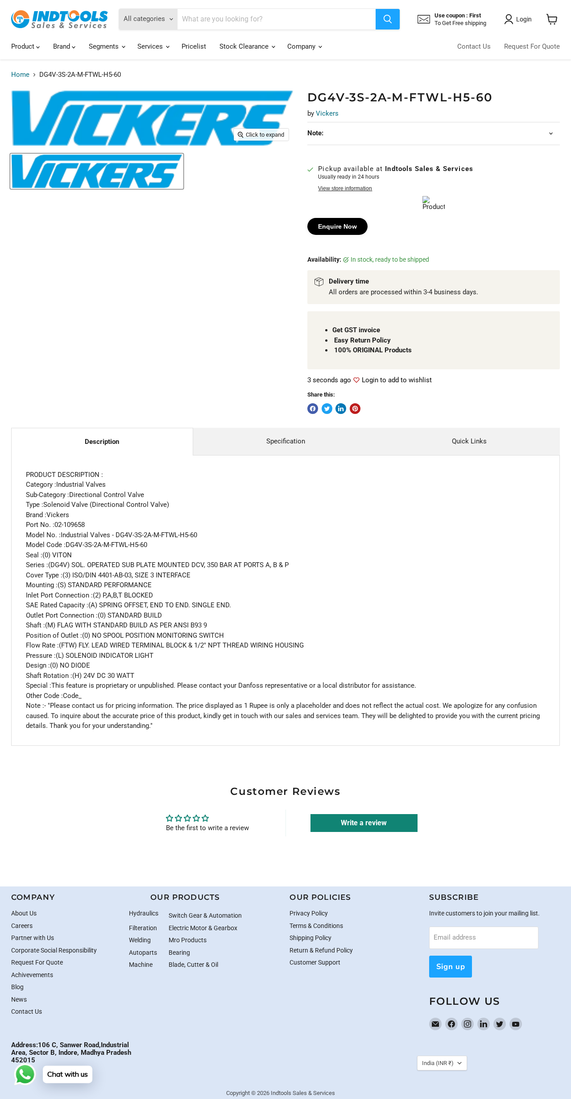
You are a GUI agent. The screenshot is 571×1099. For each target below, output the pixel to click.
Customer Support (315, 962)
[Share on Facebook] (312, 408)
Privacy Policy (309, 913)
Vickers (327, 113)
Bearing (179, 952)
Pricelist (194, 46)
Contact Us (474, 46)
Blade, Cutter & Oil (193, 964)
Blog (17, 986)
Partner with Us (32, 937)
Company (302, 46)
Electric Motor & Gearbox (203, 928)
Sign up (450, 966)
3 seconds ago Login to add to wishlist (369, 380)
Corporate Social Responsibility (54, 950)
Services (151, 46)
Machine (141, 964)
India (438, 1063)
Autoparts (143, 952)
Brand (62, 46)
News (19, 999)
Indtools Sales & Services (303, 1093)
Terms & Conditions (316, 925)
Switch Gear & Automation (205, 915)
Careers (22, 925)
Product (23, 46)
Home (20, 75)
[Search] (388, 19)
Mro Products (188, 940)
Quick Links (469, 441)
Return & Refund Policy (321, 950)
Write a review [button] (364, 823)
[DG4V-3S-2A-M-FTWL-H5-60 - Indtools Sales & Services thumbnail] (96, 171)
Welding (140, 940)
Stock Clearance (244, 46)
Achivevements (32, 974)
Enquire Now (337, 226)
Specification (285, 441)
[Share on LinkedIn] (340, 408)
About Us (24, 913)
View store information (345, 188)
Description (102, 442)
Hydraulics (143, 913)
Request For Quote (532, 46)
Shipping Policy (310, 937)
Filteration (143, 928)
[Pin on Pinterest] (355, 408)
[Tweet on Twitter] (327, 408)
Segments (104, 46)
